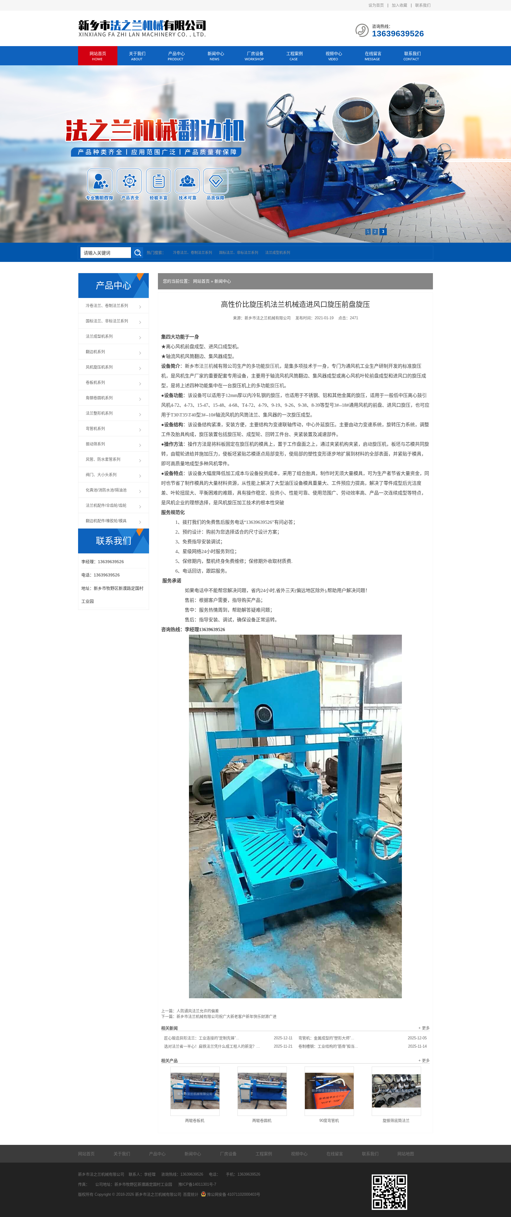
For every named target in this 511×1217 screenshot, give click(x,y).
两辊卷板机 (194, 1120)
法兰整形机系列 (99, 413)
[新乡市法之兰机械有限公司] (142, 35)
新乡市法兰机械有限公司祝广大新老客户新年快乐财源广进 (226, 1016)
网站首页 (98, 53)
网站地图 (405, 1153)
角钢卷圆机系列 (99, 398)
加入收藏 (399, 5)
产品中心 (176, 53)
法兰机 (206, 366)
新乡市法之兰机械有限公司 (268, 318)
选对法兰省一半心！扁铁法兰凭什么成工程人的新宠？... (228, 1046)
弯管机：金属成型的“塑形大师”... (362, 1038)
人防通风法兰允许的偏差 (198, 1011)
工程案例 (294, 53)
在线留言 (373, 53)
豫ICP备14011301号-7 (197, 1184)
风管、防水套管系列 (103, 459)
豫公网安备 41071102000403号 (233, 1194)
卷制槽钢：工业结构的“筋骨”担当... (362, 1046)
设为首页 (376, 5)
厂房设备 (255, 53)
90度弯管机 (329, 1120)
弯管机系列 (95, 428)
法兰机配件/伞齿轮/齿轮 (106, 505)
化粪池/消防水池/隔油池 (106, 490)
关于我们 (137, 53)
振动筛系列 (95, 444)
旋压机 (272, 366)
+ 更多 (424, 1028)
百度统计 (190, 1194)
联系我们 (423, 5)
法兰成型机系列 (277, 253)
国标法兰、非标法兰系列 (238, 253)
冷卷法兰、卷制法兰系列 (192, 253)
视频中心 (334, 53)
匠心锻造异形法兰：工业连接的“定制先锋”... (228, 1038)
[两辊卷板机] (195, 1091)
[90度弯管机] (329, 1091)
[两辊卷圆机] (262, 1091)
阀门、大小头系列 (101, 474)
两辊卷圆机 (261, 1120)
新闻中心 (216, 53)
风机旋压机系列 (99, 367)
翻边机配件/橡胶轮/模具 (106, 520)
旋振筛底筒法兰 (396, 1120)
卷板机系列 (95, 382)
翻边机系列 (95, 351)
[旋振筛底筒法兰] (396, 1091)
